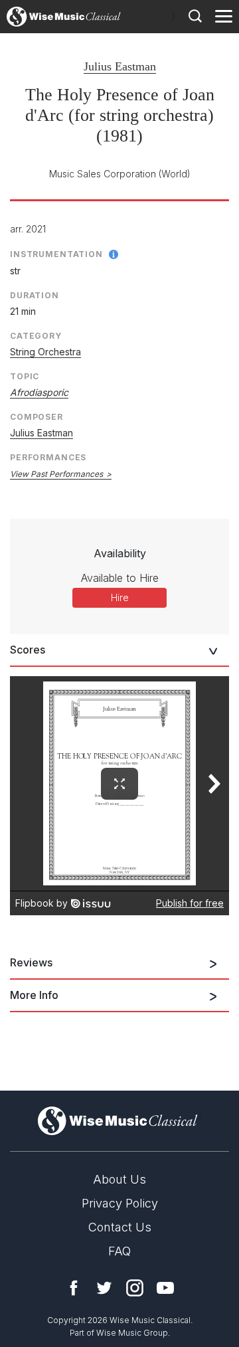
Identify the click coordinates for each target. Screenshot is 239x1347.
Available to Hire (120, 577)
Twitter (104, 1288)
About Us (119, 1179)
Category (36, 336)
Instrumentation (56, 254)
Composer (36, 417)
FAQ (119, 1251)
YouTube (165, 1288)
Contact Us (119, 1227)
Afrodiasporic (39, 392)
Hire (120, 597)
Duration (34, 295)
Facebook (73, 1288)
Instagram (134, 1288)
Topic (24, 376)
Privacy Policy (120, 1203)
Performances (48, 457)
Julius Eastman (120, 66)
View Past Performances (56, 474)
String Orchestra (45, 351)
